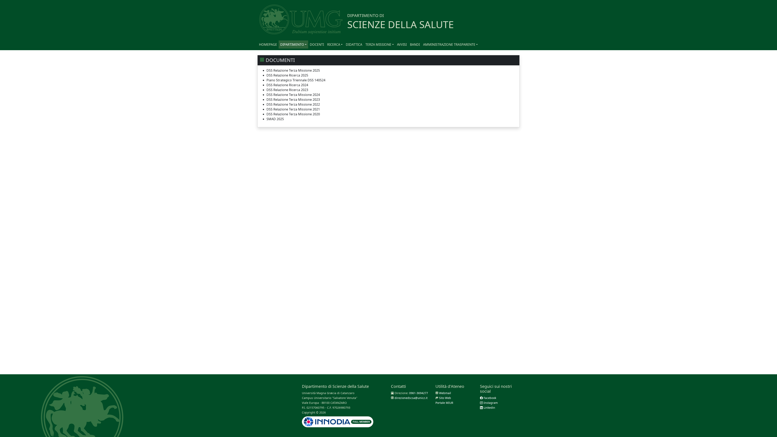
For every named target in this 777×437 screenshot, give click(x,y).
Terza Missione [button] (378, 44)
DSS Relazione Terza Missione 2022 (293, 104)
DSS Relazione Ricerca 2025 (287, 75)
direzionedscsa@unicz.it (411, 398)
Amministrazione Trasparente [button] (449, 44)
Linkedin (489, 407)
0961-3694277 (418, 393)
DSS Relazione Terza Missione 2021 (293, 109)
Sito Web (445, 398)
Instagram (490, 403)
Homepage (268, 44)
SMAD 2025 (275, 119)
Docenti (317, 44)
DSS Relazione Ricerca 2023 (287, 90)
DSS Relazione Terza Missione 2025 (293, 70)
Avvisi (402, 44)
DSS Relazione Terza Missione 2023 (293, 99)
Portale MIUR (444, 403)
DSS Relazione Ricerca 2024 (287, 85)
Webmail (445, 393)
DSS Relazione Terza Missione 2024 (293, 94)
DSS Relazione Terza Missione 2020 (293, 114)
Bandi (415, 44)
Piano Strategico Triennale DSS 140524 (295, 80)
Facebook (489, 398)
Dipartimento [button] (292, 44)
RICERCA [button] (333, 44)
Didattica (354, 44)
